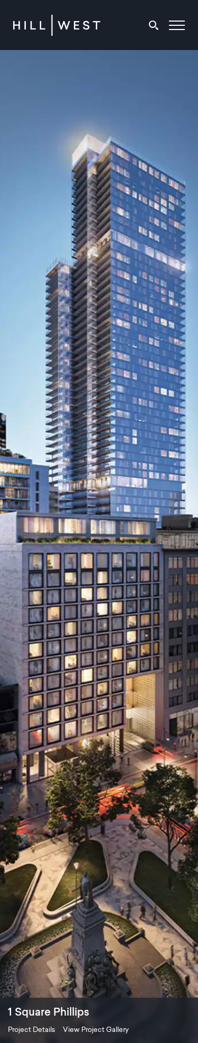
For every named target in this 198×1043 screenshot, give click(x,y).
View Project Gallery (96, 1030)
